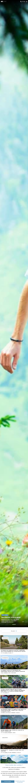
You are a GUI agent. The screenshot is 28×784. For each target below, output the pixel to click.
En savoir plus (20, 782)
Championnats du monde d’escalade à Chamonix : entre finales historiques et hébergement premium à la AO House (11, 614)
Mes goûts (13, 631)
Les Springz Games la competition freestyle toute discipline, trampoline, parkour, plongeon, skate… (13, 710)
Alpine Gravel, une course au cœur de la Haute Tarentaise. (12, 731)
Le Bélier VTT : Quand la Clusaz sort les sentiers (12, 751)
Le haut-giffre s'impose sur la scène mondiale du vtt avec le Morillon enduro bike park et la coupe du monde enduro (13, 690)
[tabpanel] (14, 313)
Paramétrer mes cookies (20, 781)
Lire (23, 621)
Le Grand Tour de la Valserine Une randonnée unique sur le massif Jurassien (13, 671)
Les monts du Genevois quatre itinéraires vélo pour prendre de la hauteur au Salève (13, 651)
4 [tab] (14, 624)
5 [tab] (17, 624)
